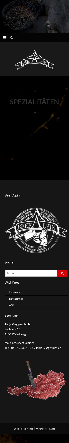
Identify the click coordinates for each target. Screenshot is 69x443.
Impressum (15, 292)
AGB (11, 305)
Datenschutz (16, 298)
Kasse (52, 428)
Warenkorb (41, 428)
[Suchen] (62, 273)
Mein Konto (27, 428)
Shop (16, 428)
